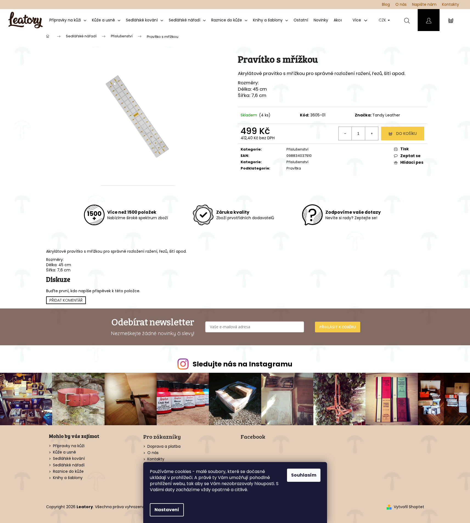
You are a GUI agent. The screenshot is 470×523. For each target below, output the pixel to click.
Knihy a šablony (68, 477)
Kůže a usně (64, 452)
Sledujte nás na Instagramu (242, 364)
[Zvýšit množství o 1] (371, 133)
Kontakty (450, 4)
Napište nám (424, 4)
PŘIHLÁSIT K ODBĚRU (337, 326)
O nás (401, 4)
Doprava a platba (164, 446)
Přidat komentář (66, 300)
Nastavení (166, 510)
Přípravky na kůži (69, 446)
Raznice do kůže (68, 471)
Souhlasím (303, 475)
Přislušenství (297, 149)
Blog (386, 4)
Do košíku (406, 133)
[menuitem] (68, 20)
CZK (383, 20)
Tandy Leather (386, 115)
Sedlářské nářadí (69, 465)
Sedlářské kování (69, 458)
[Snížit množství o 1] (345, 133)
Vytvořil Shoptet (409, 507)
